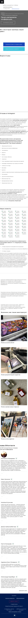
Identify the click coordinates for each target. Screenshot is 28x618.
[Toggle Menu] (2, 2)
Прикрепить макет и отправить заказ (14, 44)
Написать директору (10, 598)
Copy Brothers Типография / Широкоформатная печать (22, 2)
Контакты (14, 595)
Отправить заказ (8, 22)
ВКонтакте (10, 449)
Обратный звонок (15, 8)
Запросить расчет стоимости (12, 48)
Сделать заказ (14, 601)
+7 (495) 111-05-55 (6, 8)
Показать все (23, 590)
